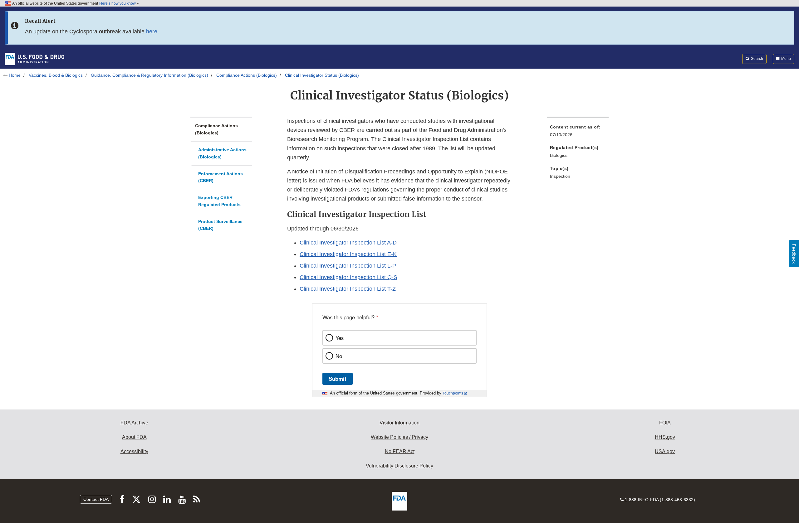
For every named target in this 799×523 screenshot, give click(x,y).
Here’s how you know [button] (118, 3)
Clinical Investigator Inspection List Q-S (348, 277)
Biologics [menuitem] (558, 155)
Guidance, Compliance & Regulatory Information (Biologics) (149, 75)
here (151, 31)
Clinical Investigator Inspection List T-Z (348, 289)
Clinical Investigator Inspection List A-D (348, 243)
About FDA (134, 437)
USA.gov (665, 451)
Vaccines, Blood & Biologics (56, 75)
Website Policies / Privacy (399, 437)
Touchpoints (453, 393)
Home (15, 75)
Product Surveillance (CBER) (220, 225)
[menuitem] (578, 132)
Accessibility (134, 451)
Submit (337, 378)
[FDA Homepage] (34, 58)
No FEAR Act (399, 451)
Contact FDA (96, 499)
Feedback (794, 254)
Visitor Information (399, 422)
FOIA (665, 422)
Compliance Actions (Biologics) (246, 75)
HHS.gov (665, 437)
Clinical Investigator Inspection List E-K (348, 254)
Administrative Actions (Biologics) (222, 153)
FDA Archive (134, 422)
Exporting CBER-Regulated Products (219, 201)
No (339, 356)
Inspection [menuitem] (560, 176)
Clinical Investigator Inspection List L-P (348, 266)
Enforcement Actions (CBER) (220, 177)
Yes (340, 337)
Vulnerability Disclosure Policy (399, 465)
